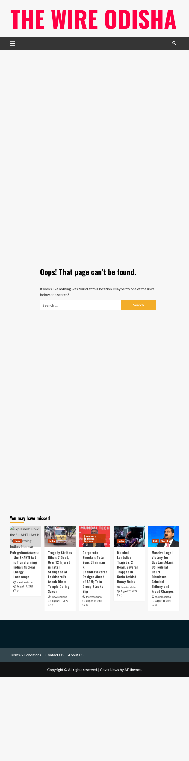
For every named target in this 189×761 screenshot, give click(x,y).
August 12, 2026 (94, 601)
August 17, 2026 (60, 601)
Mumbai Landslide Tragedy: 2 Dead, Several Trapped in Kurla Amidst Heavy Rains (127, 567)
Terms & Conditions (25, 655)
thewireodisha (59, 596)
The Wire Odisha (93, 18)
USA (155, 541)
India (17, 541)
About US (75, 655)
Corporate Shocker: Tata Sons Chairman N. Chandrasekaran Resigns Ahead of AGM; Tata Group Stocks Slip (95, 572)
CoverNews (109, 669)
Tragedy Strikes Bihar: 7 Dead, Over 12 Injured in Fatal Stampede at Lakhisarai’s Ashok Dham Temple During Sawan (60, 572)
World (164, 541)
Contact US (54, 655)
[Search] (174, 43)
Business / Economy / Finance (90, 538)
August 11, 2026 (163, 601)
